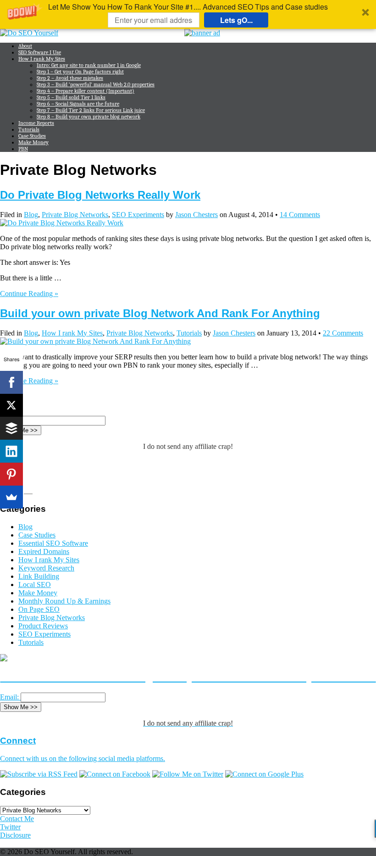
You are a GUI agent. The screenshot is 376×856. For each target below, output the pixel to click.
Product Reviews (43, 626)
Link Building (38, 576)
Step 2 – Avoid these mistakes (70, 78)
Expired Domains (43, 551)
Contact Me (17, 818)
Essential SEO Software (53, 543)
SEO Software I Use (39, 52)
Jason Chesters (196, 214)
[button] (188, 14)
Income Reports (36, 123)
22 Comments (343, 333)
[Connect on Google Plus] (264, 774)
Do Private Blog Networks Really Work (100, 195)
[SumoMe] (11, 497)
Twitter (10, 827)
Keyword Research (46, 568)
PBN (23, 148)
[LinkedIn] (11, 451)
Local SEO (34, 584)
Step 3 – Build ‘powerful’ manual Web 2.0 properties (96, 84)
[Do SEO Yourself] (29, 33)
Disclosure (15, 835)
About (25, 46)
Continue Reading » (29, 293)
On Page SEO (39, 609)
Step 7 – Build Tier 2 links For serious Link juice (91, 110)
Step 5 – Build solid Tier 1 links (71, 97)
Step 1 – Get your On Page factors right (80, 71)
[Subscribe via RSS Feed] (38, 774)
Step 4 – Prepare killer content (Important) (85, 91)
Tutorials (28, 129)
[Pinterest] (11, 474)
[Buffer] (11, 428)
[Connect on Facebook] (114, 774)
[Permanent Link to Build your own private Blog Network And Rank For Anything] (95, 341)
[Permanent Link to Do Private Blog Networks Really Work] (61, 223)
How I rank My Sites (41, 59)
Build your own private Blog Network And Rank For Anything (160, 313)
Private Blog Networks (75, 214)
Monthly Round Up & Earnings (64, 601)
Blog (31, 214)
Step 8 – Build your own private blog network (88, 116)
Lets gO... (236, 20)
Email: (9, 697)
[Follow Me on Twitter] (187, 774)
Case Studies (32, 136)
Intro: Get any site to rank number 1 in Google (89, 65)
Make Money (33, 142)
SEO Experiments (138, 214)
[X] (11, 405)
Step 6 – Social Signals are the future (78, 104)
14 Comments (300, 214)
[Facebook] (11, 382)
